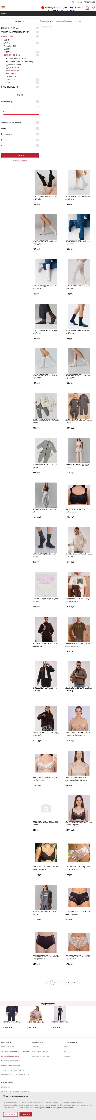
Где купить (5, 1087)
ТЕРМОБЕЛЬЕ (9, 80)
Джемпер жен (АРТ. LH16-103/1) (47, 643)
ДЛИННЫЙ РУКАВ (13, 65)
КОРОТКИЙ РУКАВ (14, 71)
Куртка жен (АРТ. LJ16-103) (45, 688)
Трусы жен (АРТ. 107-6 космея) (80, 956)
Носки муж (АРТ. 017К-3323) (78, 241)
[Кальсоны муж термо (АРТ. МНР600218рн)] (60, 1008)
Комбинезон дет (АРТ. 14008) (46, 465)
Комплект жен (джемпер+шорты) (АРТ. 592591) (55, 911)
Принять (26, 1114)
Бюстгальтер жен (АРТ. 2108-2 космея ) (51, 777)
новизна (77, 21)
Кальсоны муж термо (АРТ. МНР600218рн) (68, 1022)
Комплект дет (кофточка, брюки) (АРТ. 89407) (55, 420)
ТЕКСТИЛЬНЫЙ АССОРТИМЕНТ (12, 1070)
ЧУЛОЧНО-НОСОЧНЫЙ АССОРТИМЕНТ (15, 1075)
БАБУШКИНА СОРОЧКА (16, 59)
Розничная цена (7, 102)
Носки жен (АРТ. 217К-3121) (78, 286)
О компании (7, 1083)
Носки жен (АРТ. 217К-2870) (45, 375)
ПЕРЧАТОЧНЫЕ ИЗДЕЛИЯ (10, 1065)
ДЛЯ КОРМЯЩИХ (13, 68)
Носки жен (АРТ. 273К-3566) (78, 375)
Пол (2, 146)
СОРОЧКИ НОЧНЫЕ (12, 55)
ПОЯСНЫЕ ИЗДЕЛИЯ (9, 87)
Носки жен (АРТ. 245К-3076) (78, 196)
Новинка (4, 140)
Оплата (67, 1047)
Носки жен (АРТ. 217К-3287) (45, 196)
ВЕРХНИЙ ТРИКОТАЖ (10, 28)
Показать (20, 155)
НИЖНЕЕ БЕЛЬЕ (7, 36)
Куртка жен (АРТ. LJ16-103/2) (79, 554)
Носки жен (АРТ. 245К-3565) (45, 241)
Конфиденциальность (41, 1056)
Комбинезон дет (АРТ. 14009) (79, 420)
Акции (35, 1047)
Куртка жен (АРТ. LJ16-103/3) (46, 733)
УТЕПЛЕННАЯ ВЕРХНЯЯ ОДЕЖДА (15, 32)
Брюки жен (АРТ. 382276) (44, 509)
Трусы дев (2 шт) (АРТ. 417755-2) (47, 599)
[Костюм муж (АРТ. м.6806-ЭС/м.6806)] (12, 1008)
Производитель (7, 134)
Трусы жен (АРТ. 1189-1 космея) (80, 867)
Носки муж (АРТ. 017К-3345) (45, 330)
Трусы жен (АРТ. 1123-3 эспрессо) (48, 956)
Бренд (3, 128)
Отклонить (11, 1114)
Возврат (67, 1056)
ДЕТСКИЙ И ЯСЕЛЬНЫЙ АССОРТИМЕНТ (15, 1051)
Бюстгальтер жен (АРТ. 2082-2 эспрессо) (52, 867)
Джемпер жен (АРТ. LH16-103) (79, 688)
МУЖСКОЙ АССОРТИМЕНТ (10, 1061)
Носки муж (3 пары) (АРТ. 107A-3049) (50, 286)
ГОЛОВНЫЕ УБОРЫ (8, 1047)
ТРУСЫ (7, 83)
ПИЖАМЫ (8, 52)
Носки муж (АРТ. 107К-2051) (78, 330)
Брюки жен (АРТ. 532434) (77, 465)
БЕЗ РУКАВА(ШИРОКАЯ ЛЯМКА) (19, 62)
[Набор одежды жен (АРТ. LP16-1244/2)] (36, 1008)
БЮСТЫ (7, 43)
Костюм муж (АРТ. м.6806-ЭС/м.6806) (18, 1022)
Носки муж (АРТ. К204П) (44, 554)
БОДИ (6, 40)
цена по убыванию (64, 21)
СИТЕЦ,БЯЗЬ (11, 74)
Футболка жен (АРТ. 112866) (45, 822)
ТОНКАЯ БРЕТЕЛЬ (13, 77)
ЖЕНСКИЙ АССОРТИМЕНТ (10, 1056)
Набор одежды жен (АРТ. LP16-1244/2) (42, 1022)
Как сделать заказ (40, 1051)
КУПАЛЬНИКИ (10, 46)
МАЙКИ (7, 49)
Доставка (68, 1051)
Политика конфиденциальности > (59, 1108)
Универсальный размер (11, 123)
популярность (47, 27)
